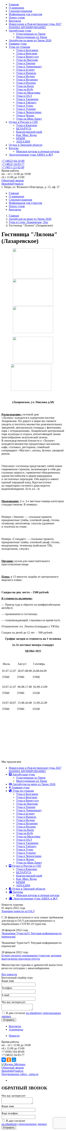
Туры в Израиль (26, 73)
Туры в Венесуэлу (27, 56)
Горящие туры (18, 43)
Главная (14, 4)
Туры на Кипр (25, 86)
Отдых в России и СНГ (23, 122)
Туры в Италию (26, 82)
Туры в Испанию (27, 79)
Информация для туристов (25, 14)
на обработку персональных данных (24, 1124)
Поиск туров (17, 17)
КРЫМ (20, 138)
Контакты (15, 20)
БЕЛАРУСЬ (23, 128)
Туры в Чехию (25, 115)
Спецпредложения (20, 11)
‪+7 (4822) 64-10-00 (12, 160)
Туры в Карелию (26, 125)
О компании (16, 7)
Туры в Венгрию (26, 53)
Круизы (14, 148)
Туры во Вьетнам (27, 60)
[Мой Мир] (14, 1060)
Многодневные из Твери (31, 37)
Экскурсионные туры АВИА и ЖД (31, 154)
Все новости (9, 974)
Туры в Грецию (25, 63)
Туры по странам (19, 46)
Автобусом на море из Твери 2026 (30, 40)
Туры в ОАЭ (24, 95)
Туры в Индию (25, 76)
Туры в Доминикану (29, 66)
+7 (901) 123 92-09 (12, 167)
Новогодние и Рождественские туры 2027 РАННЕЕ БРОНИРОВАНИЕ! (35, 25)
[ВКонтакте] (3, 1060)
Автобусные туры (20, 30)
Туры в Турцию (26, 108)
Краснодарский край (29, 131)
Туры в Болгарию (27, 50)
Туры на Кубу (24, 89)
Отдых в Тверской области (25, 144)
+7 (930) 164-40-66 (12, 1051)
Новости (14, 1035)
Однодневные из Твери (30, 33)
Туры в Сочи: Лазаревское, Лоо (28, 222)
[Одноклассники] (9, 1060)
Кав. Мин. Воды (26, 135)
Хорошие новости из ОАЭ (17, 911)
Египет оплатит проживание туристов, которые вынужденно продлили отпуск (31, 957)
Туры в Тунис (24, 105)
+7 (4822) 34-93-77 (12, 164)
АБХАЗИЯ (23, 141)
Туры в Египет (25, 69)
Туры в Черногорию (28, 112)
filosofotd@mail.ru (12, 183)
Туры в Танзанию (27, 99)
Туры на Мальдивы (28, 92)
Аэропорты (16, 1029)
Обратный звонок (12, 180)
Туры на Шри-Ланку (29, 118)
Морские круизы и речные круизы (37, 151)
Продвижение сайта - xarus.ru (19, 1074)
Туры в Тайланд (26, 102)
